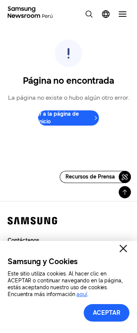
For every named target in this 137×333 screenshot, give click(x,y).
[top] (125, 192)
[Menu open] (122, 14)
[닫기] (123, 248)
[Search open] (89, 14)
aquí (81, 294)
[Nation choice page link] (106, 14)
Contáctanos (23, 240)
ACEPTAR (107, 312)
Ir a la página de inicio (58, 118)
